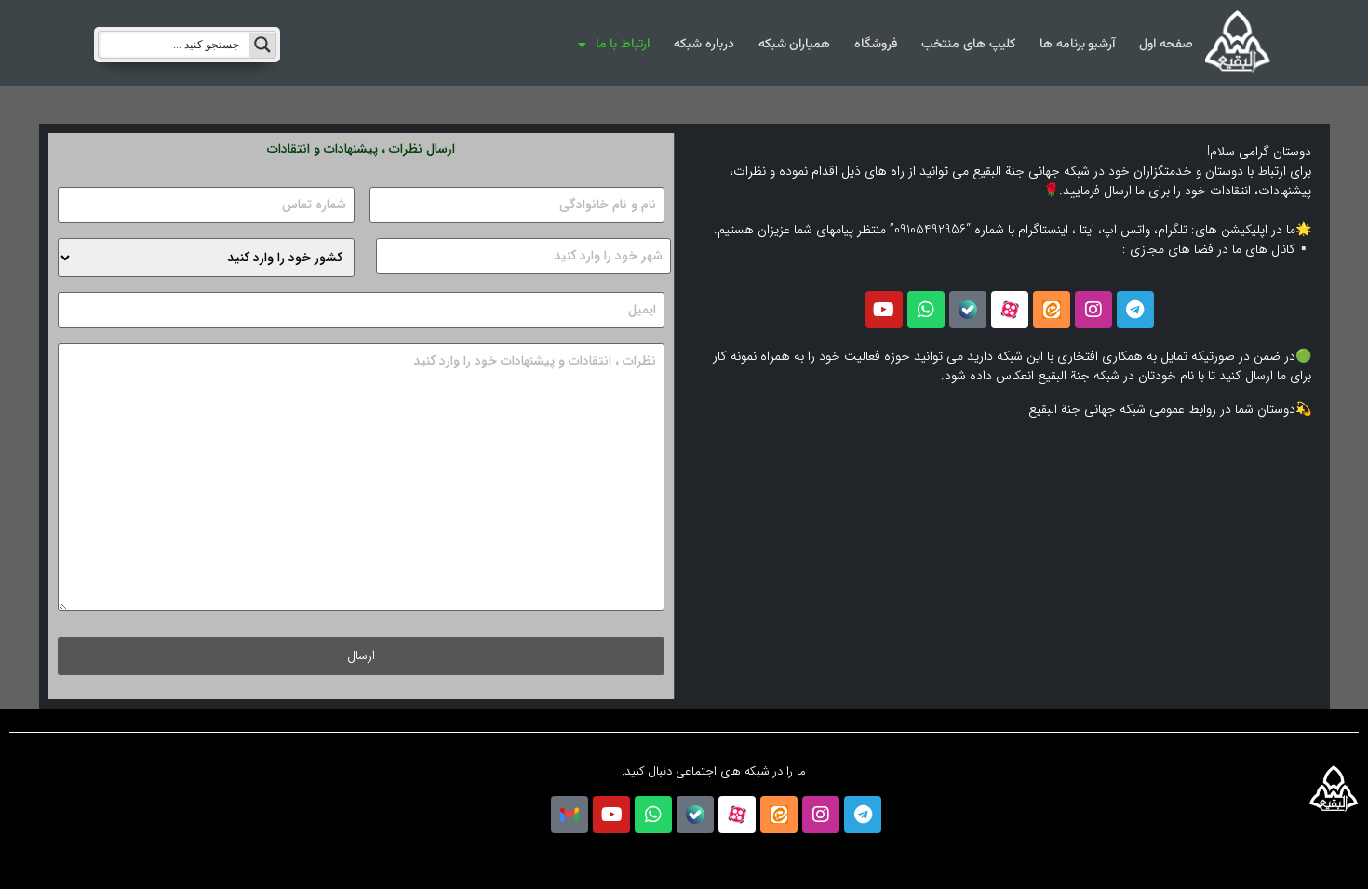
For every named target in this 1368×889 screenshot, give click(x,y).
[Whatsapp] (926, 309)
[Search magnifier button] (262, 45)
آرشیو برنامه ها (1077, 44)
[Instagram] (1093, 309)
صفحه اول (1166, 44)
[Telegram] (1135, 309)
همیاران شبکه (794, 44)
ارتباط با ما (623, 44)
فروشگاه (875, 44)
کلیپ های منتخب (967, 44)
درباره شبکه (704, 44)
